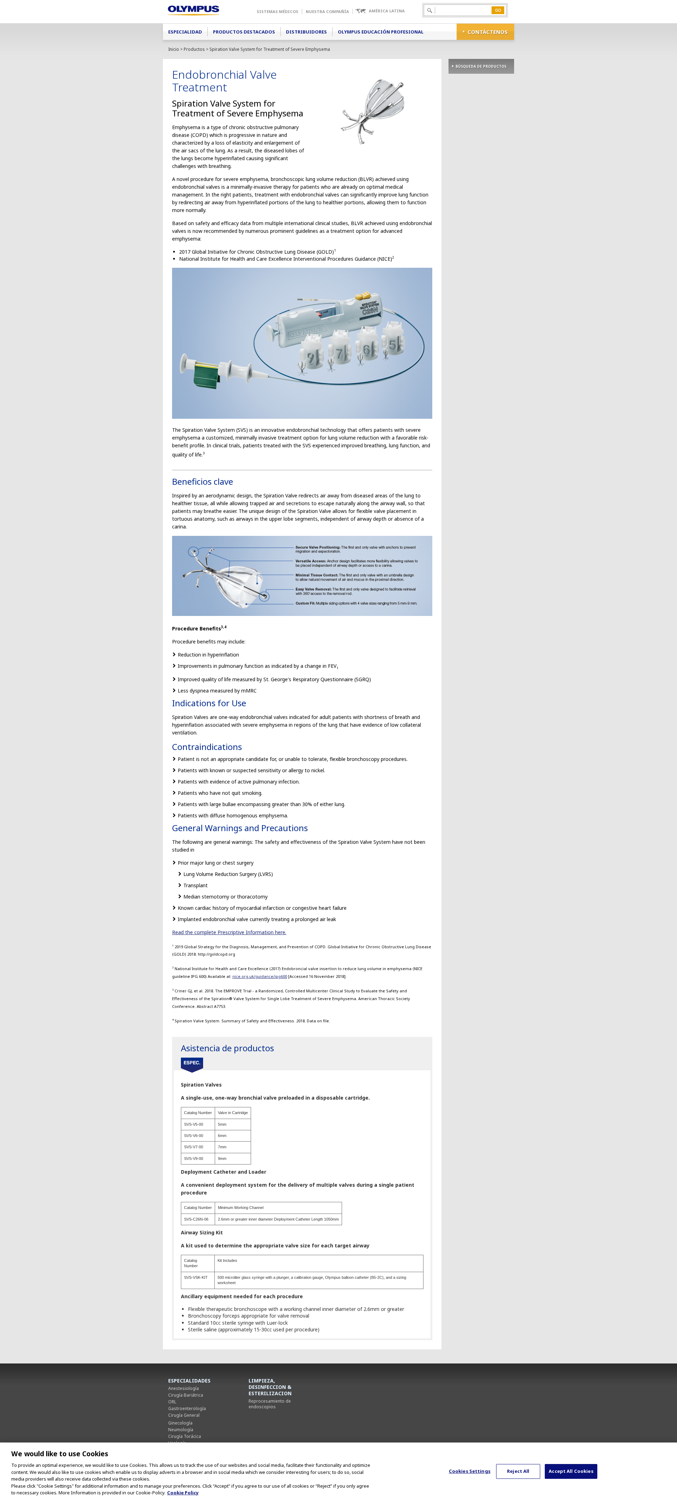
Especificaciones (192, 1065)
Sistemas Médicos (277, 11)
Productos (194, 49)
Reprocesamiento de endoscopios (270, 1404)
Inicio (173, 49)
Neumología (180, 1430)
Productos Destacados (244, 32)
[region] (338, 1471)
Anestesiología (183, 1388)
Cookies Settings (469, 1471)
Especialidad (185, 32)
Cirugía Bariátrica (185, 1395)
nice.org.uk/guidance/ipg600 (259, 976)
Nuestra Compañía (327, 11)
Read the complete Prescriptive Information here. (229, 932)
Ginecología (180, 1423)
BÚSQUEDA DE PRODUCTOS (481, 66)
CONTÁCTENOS (488, 31)
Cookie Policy (183, 1492)
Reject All (518, 1471)
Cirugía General (184, 1415)
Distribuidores (306, 32)
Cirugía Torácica (184, 1436)
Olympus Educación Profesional (380, 32)
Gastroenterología (187, 1408)
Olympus (203, 12)
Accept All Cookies (571, 1471)
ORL (172, 1402)
